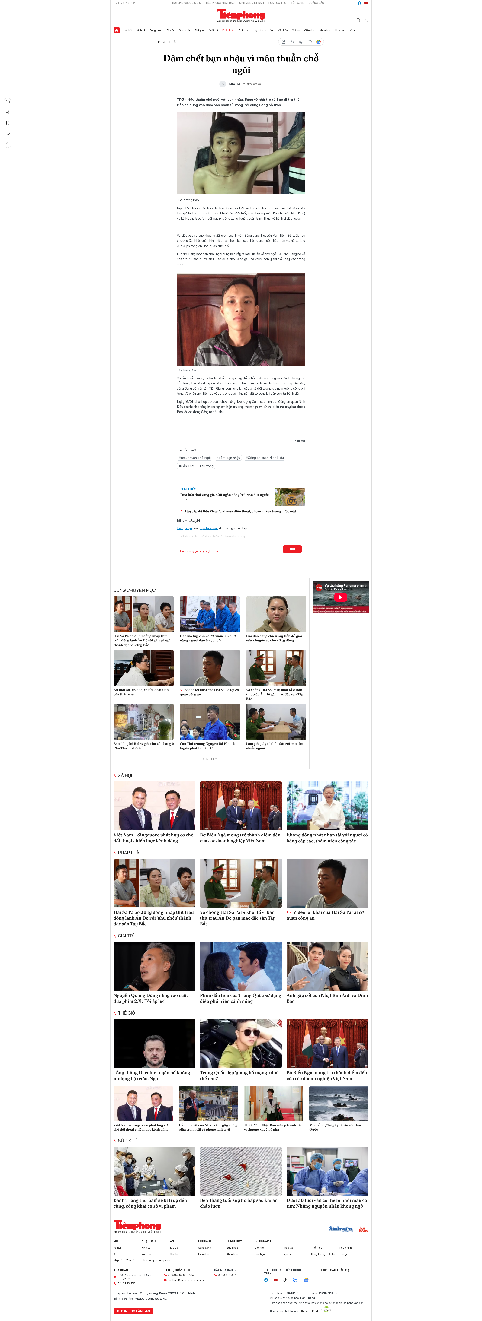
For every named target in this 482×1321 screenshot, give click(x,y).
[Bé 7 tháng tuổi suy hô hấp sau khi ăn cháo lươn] (241, 1171)
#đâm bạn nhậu (228, 457)
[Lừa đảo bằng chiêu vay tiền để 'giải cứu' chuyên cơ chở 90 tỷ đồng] (276, 614)
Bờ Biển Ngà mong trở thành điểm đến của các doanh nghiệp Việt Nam (240, 838)
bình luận (309, 42)
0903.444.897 (227, 1275)
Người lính (260, 30)
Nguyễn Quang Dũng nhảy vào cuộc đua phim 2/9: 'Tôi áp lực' (151, 998)
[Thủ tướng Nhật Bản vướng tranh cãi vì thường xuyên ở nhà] (273, 1103)
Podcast (205, 1241)
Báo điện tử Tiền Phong (241, 16)
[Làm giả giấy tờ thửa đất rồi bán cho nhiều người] (276, 722)
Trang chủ (117, 30)
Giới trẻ (213, 30)
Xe (271, 30)
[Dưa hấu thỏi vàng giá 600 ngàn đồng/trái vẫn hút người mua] (290, 497)
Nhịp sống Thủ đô (124, 1260)
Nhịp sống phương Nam (156, 1260)
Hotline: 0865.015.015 (186, 3)
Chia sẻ (7, 112)
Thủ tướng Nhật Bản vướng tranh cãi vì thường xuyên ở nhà (272, 1127)
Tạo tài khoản (209, 528)
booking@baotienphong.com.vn (186, 1280)
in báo (301, 42)
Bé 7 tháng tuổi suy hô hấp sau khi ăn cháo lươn (239, 1203)
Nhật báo (149, 1241)
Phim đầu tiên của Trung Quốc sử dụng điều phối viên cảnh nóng (240, 998)
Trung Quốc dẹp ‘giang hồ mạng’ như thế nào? (238, 1075)
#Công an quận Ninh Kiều (265, 457)
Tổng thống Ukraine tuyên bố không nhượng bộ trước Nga (152, 1075)
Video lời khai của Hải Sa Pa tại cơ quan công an (209, 692)
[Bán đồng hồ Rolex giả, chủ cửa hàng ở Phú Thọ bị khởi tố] (144, 722)
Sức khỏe (185, 30)
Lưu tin (7, 123)
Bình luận (7, 133)
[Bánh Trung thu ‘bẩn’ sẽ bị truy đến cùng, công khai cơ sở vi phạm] (154, 1171)
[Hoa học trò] (363, 1229)
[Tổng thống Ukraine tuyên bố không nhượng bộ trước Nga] (154, 1043)
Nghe (7, 102)
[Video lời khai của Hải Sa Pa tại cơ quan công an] (210, 668)
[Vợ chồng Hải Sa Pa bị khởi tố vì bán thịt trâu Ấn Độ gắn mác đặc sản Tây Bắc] (276, 668)
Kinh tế (141, 30)
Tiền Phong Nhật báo (220, 3)
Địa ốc (171, 30)
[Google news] (308, 1280)
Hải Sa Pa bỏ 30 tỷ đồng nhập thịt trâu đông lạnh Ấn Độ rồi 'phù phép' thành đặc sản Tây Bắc (142, 640)
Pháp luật (228, 30)
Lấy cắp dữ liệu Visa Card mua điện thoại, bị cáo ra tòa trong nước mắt (240, 511)
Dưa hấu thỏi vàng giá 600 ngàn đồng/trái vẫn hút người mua (224, 497)
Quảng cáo (316, 3)
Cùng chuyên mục (135, 590)
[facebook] (359, 3)
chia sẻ (284, 42)
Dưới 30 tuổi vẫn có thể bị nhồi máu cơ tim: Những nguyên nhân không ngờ (327, 1203)
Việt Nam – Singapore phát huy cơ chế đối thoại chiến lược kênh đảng (153, 838)
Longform (234, 1241)
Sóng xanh (155, 30)
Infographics (265, 1241)
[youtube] (366, 3)
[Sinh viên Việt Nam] (341, 1229)
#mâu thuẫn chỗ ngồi (195, 457)
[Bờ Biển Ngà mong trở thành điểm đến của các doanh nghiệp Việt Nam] (241, 805)
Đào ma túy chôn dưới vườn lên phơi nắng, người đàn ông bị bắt (208, 638)
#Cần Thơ (186, 466)
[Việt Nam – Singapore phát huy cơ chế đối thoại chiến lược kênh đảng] (154, 805)
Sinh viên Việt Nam (251, 3)
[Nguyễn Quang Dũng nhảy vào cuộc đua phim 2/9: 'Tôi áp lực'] (154, 966)
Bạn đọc (288, 1254)
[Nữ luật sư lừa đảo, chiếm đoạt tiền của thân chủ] (144, 668)
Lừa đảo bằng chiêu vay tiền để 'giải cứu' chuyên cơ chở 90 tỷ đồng (274, 638)
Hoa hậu (340, 30)
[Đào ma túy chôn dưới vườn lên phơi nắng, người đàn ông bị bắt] (210, 614)
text (292, 42)
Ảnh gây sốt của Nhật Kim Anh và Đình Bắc (327, 998)
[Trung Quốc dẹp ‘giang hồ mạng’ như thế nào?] (241, 1043)
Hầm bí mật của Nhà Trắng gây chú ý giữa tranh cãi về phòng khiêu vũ (208, 1127)
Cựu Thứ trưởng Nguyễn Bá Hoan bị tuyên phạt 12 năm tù (208, 745)
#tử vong (206, 466)
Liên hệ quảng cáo (177, 1270)
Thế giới (199, 30)
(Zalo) (191, 1275)
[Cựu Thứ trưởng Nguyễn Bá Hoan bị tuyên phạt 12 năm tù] (210, 722)
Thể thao (244, 30)
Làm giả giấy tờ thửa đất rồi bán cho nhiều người (274, 745)
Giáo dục (309, 30)
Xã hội (128, 30)
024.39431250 (127, 1283)
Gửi (292, 549)
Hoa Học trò (277, 3)
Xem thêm (365, 30)
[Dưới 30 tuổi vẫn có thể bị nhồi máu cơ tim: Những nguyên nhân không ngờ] (327, 1171)
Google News (318, 42)
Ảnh (173, 1241)
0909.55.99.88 (177, 1275)
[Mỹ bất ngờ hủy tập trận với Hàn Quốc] (339, 1103)
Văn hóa (283, 30)
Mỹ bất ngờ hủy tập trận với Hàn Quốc (335, 1127)
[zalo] (297, 1280)
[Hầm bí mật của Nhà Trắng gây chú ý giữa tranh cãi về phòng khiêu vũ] (208, 1103)
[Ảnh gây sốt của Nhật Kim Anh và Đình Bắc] (327, 966)
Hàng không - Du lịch (323, 1254)
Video (353, 30)
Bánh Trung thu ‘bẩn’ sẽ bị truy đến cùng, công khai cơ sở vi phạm (150, 1203)
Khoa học (325, 30)
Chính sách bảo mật (336, 1270)
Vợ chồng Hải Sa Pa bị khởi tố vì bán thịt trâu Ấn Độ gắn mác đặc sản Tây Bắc (274, 694)
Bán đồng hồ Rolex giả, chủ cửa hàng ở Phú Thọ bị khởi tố (144, 745)
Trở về (7, 144)
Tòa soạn (297, 3)
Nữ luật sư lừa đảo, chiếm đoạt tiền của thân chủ (141, 692)
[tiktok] (287, 1280)
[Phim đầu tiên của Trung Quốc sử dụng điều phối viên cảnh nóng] (241, 966)
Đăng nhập (184, 528)
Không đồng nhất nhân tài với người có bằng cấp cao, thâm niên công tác (327, 838)
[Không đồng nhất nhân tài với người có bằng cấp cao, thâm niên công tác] (327, 805)
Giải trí (296, 30)
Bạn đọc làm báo (135, 1311)
